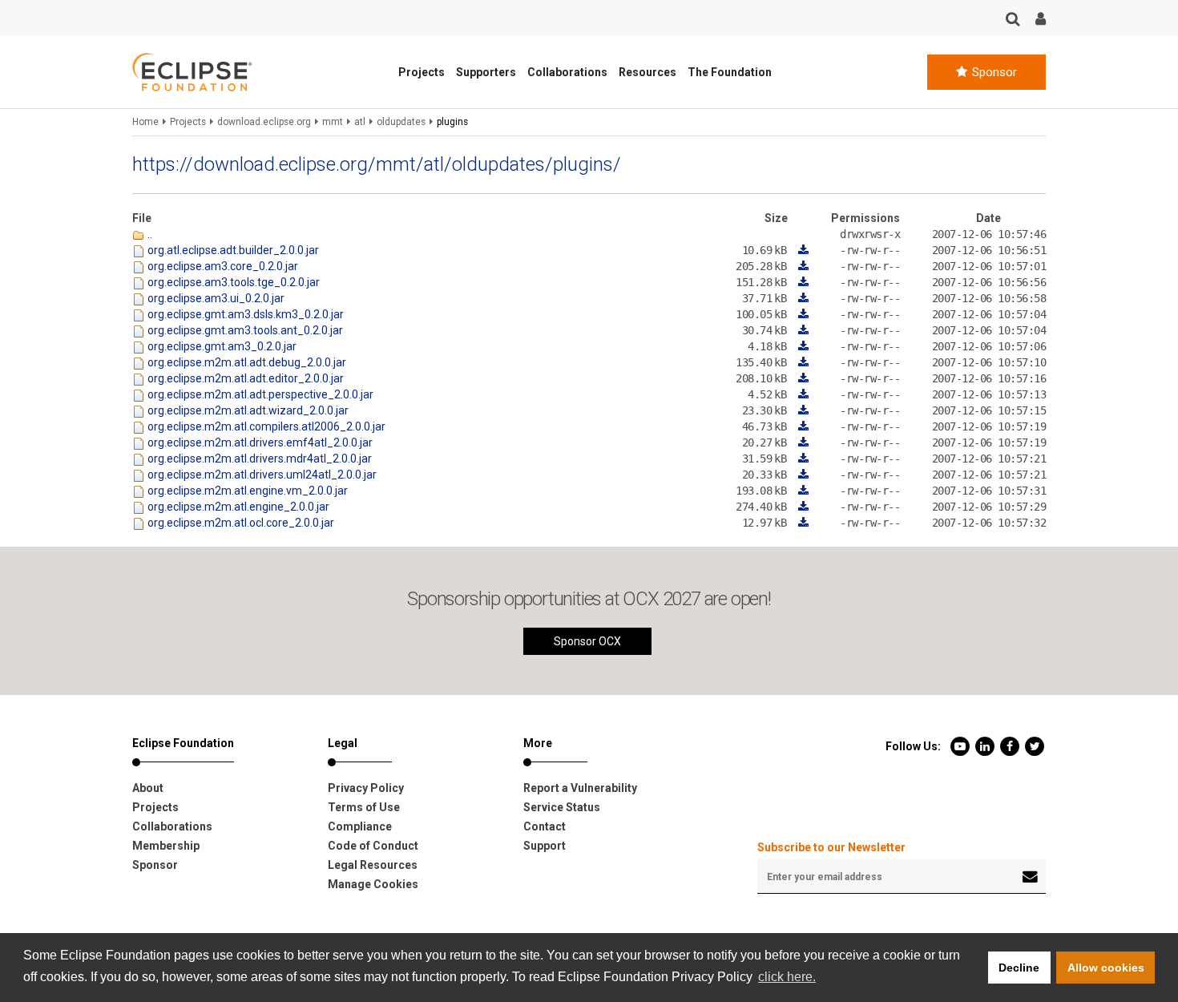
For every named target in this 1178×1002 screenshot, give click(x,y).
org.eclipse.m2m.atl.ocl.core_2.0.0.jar (239, 522)
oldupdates (401, 121)
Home (145, 121)
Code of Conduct (373, 845)
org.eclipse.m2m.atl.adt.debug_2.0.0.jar (245, 362)
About (147, 788)
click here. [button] (787, 977)
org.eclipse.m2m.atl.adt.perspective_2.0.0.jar (259, 394)
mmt (332, 121)
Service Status (561, 807)
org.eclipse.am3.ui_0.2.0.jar (214, 298)
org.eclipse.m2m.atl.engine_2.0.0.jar (237, 506)
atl (359, 121)
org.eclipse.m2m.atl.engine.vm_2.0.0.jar (246, 490)
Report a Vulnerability (580, 788)
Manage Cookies (373, 884)
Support (544, 845)
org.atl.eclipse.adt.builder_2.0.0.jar (232, 250)
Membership (166, 845)
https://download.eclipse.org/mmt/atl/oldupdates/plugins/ (376, 164)
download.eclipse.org (264, 121)
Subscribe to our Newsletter (831, 847)
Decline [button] (1018, 967)
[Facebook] (1010, 745)
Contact (544, 826)
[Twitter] (1034, 745)
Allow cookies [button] (1105, 967)
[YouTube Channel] (961, 745)
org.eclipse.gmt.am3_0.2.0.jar (221, 346)
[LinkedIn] (986, 745)
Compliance (360, 826)
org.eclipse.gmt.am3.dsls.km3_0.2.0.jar (244, 314)
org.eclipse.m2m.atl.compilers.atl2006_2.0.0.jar (265, 426)
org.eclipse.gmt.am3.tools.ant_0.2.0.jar (244, 330)
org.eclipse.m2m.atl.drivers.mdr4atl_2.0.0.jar (258, 458)
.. (148, 234)
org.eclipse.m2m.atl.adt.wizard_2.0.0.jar (247, 410)
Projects (421, 72)
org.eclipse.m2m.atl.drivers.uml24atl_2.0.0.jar (261, 474)
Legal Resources (373, 865)
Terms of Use (364, 807)
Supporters (486, 72)
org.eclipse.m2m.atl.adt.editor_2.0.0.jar (244, 378)
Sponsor (993, 72)
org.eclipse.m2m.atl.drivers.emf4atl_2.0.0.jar (259, 442)
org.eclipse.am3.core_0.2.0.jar (221, 266)
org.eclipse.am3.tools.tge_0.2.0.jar (232, 282)
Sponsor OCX (587, 641)
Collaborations (567, 72)
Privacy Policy (366, 788)
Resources (647, 72)
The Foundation (730, 72)
